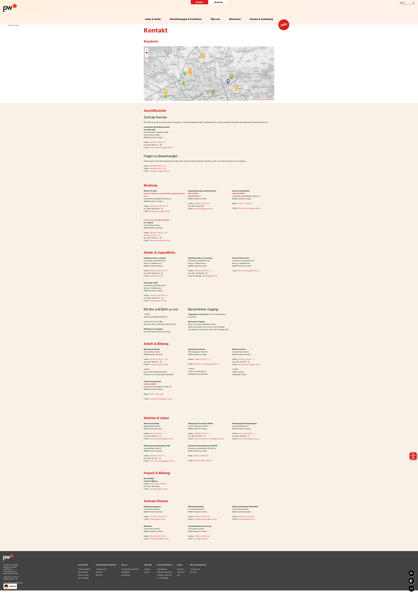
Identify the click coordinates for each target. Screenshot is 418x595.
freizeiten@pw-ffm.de (160, 489)
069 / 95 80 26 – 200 (160, 359)
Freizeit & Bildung (83, 578)
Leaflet (250, 99)
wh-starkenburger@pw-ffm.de (163, 461)
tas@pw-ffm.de (157, 276)
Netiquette (193, 572)
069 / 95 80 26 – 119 (159, 516)
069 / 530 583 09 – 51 (204, 270)
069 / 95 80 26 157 (158, 536)
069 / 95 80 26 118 (203, 536)
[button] (411, 573)
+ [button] (146, 49)
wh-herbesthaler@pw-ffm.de (162, 438)
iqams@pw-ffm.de (158, 519)
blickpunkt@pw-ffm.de (204, 208)
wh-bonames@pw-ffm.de (249, 438)
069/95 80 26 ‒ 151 (159, 168)
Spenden (147, 572)
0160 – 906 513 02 (201, 455)
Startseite (10, 25)
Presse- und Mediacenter (198, 565)
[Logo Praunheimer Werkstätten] (10, 4)
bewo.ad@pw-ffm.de (203, 460)
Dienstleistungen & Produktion (106, 565)
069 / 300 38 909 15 (159, 483)
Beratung (218, 2)
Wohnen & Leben (83, 575)
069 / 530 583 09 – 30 (160, 206)
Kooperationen (125, 575)
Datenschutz (181, 572)
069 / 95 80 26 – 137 (153, 235)
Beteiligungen (125, 572)
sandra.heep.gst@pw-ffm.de (206, 519)
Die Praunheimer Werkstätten (130, 569)
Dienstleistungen (101, 569)
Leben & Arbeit (83, 565)
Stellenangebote (162, 569)
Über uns (124, 565)
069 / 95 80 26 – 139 (159, 232)
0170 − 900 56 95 (246, 203)
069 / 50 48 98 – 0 (247, 433)
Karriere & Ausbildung (164, 565)
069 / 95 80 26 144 (247, 516)
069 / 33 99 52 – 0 (158, 433)
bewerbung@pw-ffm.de (160, 171)
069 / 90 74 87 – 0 (203, 433)
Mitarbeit (147, 569)
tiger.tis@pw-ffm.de (159, 300)
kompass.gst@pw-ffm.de (161, 211)
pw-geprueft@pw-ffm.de (161, 240)
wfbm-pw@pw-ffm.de (159, 364)
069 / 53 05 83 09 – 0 (160, 270)
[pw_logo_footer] (8, 555)
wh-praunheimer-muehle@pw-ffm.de (210, 438)
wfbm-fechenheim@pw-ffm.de (207, 364)
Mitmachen (148, 565)
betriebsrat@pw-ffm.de (160, 538)
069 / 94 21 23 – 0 (158, 455)
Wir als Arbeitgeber (163, 578)
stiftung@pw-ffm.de (247, 519)
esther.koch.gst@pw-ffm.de (250, 208)
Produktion (99, 572)
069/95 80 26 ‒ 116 (159, 166)
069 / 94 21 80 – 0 (203, 359)
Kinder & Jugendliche (84, 569)
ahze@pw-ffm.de (211, 276)
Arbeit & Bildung (83, 572)
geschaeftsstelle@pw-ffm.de (162, 147)
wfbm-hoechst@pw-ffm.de (250, 364)
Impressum (180, 569)
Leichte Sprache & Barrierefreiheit (156, 220)
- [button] (146, 56)
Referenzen (99, 575)
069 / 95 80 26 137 (203, 516)
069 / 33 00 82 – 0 (247, 359)
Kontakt (199, 2)
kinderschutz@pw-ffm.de (249, 270)
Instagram (195, 569)
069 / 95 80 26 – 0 (159, 142)
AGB (178, 575)
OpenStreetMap (260, 99)
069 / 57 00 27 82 (203, 203)
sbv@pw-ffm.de (202, 538)
